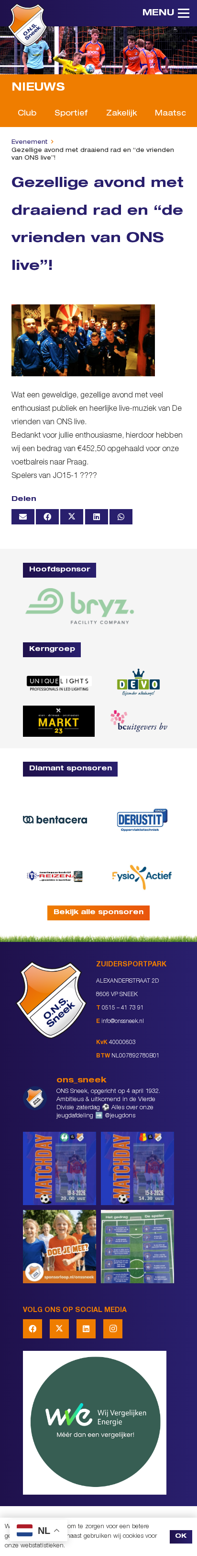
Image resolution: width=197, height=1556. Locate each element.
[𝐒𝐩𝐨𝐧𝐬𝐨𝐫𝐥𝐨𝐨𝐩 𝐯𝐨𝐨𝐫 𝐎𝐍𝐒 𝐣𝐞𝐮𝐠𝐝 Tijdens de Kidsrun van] (59, 1246)
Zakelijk (121, 114)
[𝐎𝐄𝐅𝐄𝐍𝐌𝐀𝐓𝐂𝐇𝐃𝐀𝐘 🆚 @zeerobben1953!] (59, 1168)
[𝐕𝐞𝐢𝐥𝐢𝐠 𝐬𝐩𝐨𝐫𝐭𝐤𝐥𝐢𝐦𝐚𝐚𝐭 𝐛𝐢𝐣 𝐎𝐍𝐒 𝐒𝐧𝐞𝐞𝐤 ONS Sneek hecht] (137, 1246)
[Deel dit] (47, 516)
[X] (59, 1328)
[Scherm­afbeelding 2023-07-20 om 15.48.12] (142, 819)
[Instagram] (112, 1328)
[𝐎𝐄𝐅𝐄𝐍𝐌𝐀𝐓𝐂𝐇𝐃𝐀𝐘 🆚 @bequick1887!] (137, 1168)
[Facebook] (32, 1328)
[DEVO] (138, 682)
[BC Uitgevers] (138, 721)
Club (27, 114)
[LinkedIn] (86, 1328)
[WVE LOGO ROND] (98, 1423)
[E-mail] (22, 516)
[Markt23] (59, 721)
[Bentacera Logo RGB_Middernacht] (55, 820)
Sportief (71, 114)
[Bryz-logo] (79, 606)
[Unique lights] (59, 682)
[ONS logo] (27, 24)
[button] (166, 13)
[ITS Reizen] (55, 876)
